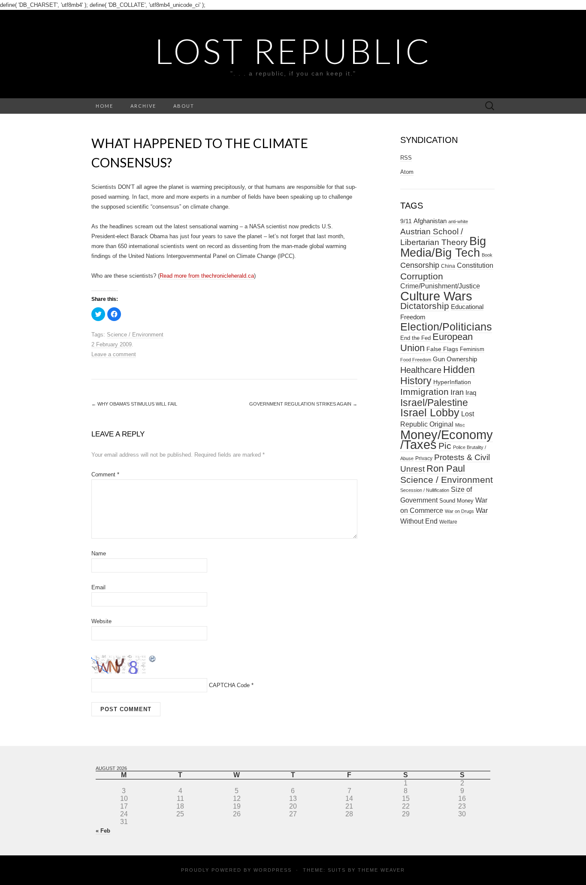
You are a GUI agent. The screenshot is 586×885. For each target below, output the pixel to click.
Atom (407, 172)
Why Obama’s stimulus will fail (134, 403)
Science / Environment (135, 334)
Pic (444, 446)
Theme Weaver (381, 870)
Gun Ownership (455, 359)
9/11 (406, 221)
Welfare (448, 522)
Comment (105, 474)
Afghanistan (430, 221)
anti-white (458, 221)
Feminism (472, 349)
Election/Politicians (446, 327)
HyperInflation (452, 382)
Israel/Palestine (434, 402)
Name (98, 553)
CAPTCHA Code (229, 685)
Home (104, 106)
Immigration (424, 392)
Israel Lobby (429, 412)
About (183, 106)
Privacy (423, 458)
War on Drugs (459, 511)
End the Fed (415, 338)
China (448, 266)
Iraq (470, 392)
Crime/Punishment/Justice (440, 286)
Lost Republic (293, 50)
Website (101, 621)
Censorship (419, 265)
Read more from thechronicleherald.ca (207, 276)
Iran (457, 392)
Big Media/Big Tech (443, 247)
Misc (460, 424)
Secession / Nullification (424, 490)
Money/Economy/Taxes (446, 440)
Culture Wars (436, 296)
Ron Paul (445, 468)
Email (98, 587)
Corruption (421, 276)
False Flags (442, 349)
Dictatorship (424, 306)
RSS (406, 158)
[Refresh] (152, 658)
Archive (143, 106)
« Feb (103, 830)
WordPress (273, 870)
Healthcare (420, 370)
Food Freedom (415, 359)
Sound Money (456, 500)
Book (487, 255)
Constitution (475, 265)
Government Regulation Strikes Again (303, 403)
